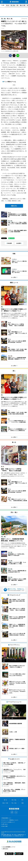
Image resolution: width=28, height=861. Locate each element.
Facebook (12, 812)
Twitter (16, 812)
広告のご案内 (5, 826)
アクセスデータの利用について (8, 822)
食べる (7, 5)
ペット (3, 28)
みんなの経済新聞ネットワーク (14, 842)
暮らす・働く (22, 5)
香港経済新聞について (6, 818)
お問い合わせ (5, 824)
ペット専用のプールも (10, 81)
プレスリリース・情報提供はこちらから (10, 820)
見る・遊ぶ (13, 5)
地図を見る (14, 206)
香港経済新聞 (14, 2)
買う (18, 5)
